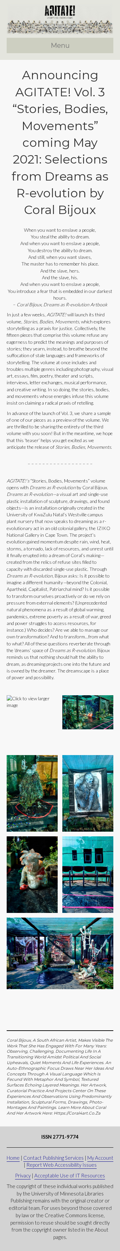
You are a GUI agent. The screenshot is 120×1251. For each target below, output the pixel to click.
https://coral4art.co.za (77, 1113)
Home (13, 1158)
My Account (100, 1158)
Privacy (23, 1175)
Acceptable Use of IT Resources (69, 1175)
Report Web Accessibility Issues (61, 1165)
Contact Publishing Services (53, 1158)
